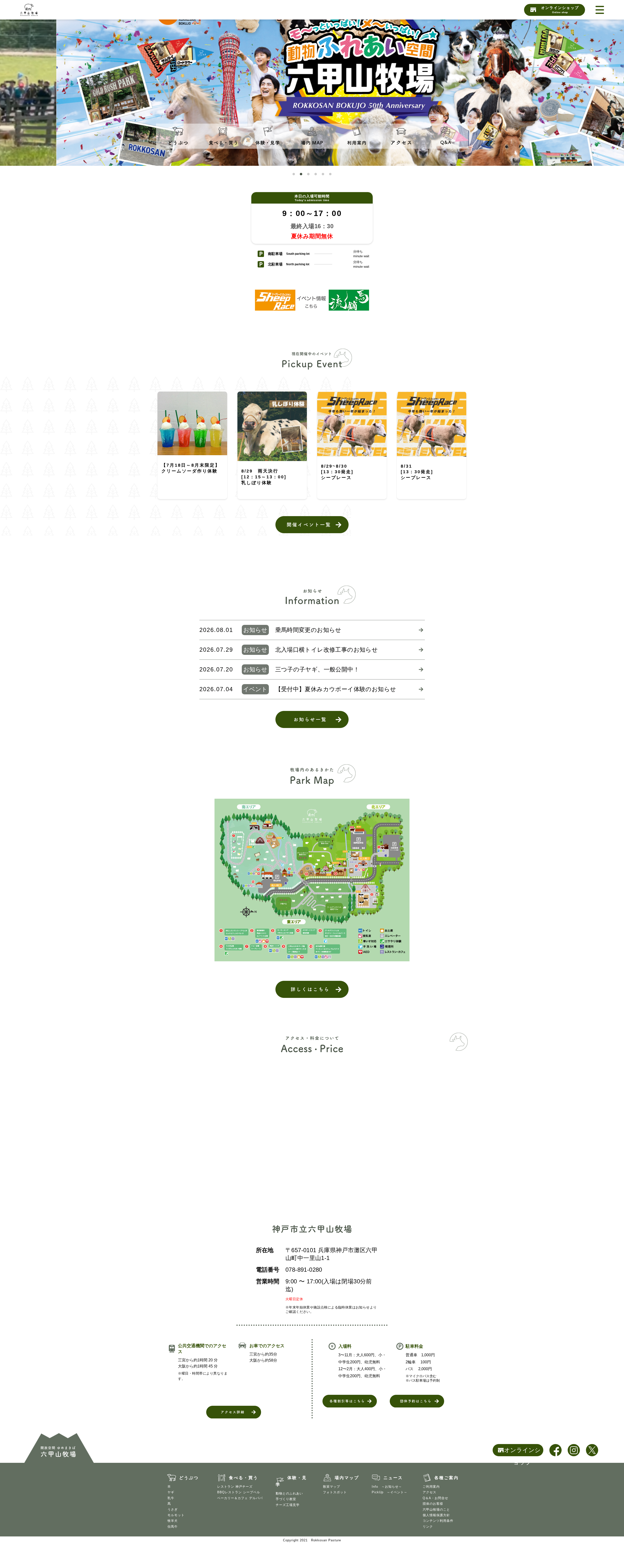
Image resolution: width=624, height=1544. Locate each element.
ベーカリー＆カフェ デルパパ (240, 1498)
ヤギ (170, 1492)
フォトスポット (335, 1492)
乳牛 (170, 1498)
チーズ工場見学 (288, 1505)
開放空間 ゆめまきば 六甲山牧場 (44, 9)
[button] (293, 174)
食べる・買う (243, 1477)
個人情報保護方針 (436, 1515)
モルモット (176, 1515)
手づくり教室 (286, 1499)
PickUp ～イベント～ (389, 1492)
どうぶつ (189, 1477)
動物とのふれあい (289, 1493)
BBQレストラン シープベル (238, 1492)
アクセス (429, 1492)
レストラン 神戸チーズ (235, 1486)
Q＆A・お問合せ (435, 1498)
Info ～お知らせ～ (387, 1486)
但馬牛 (172, 1526)
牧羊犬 (172, 1521)
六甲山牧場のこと (436, 1509)
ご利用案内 (431, 1486)
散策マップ (331, 1486)
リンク (428, 1526)
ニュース (393, 1477)
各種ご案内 (446, 1477)
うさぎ (172, 1509)
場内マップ (347, 1477)
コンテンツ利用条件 (438, 1521)
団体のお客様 (433, 1503)
